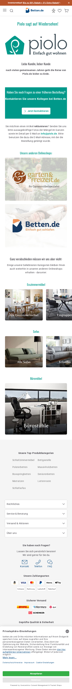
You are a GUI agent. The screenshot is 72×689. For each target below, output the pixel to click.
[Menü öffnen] (5, 10)
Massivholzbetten (47, 467)
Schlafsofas (19, 488)
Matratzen (18, 481)
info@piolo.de (49, 133)
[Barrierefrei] (54, 10)
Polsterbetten (20, 467)
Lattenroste (44, 481)
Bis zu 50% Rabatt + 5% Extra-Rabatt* (41, 3)
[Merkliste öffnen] (60, 10)
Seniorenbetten (46, 474)
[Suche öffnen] (12, 10)
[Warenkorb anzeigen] (66, 10)
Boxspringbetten (21, 474)
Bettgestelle (44, 460)
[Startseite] (34, 10)
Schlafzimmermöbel (23, 460)
